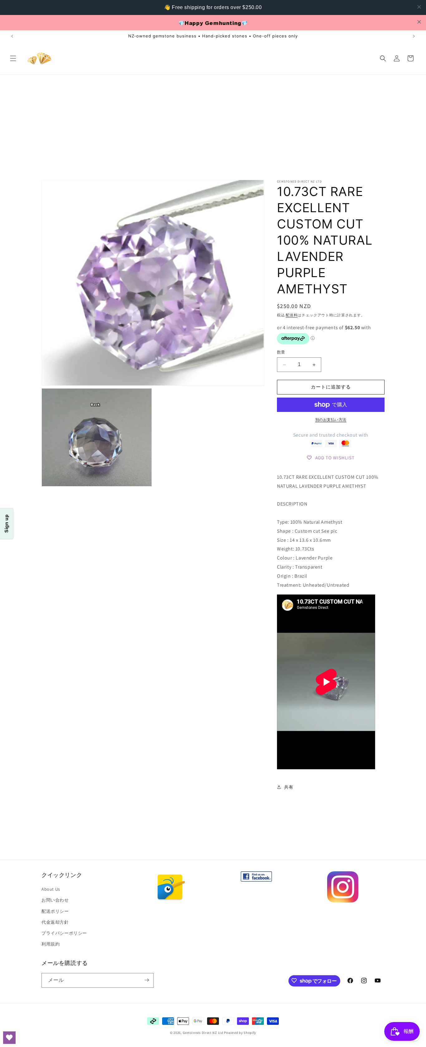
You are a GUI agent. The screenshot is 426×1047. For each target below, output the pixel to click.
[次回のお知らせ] (414, 36)
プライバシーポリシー (64, 933)
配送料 (292, 315)
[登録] (146, 980)
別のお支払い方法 (330, 419)
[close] (419, 6)
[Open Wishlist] (9, 1037)
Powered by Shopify (240, 1032)
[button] (13, 58)
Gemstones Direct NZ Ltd (203, 1032)
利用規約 (50, 944)
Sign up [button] (6, 523)
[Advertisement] (213, 121)
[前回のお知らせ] (12, 36)
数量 (281, 352)
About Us (50, 889)
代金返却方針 (55, 922)
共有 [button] (288, 787)
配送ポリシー (55, 911)
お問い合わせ (55, 900)
